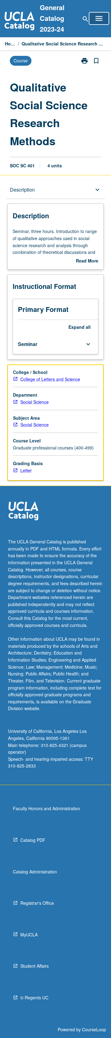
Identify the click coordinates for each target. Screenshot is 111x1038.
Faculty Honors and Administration (46, 808)
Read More (87, 261)
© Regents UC (34, 997)
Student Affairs (34, 966)
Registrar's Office (37, 903)
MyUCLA (29, 934)
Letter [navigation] (26, 470)
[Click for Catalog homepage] (19, 21)
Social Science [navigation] (34, 402)
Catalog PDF (32, 840)
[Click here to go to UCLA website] (23, 511)
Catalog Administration (35, 872)
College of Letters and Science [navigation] (50, 379)
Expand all (79, 327)
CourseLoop (94, 1029)
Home (10, 44)
